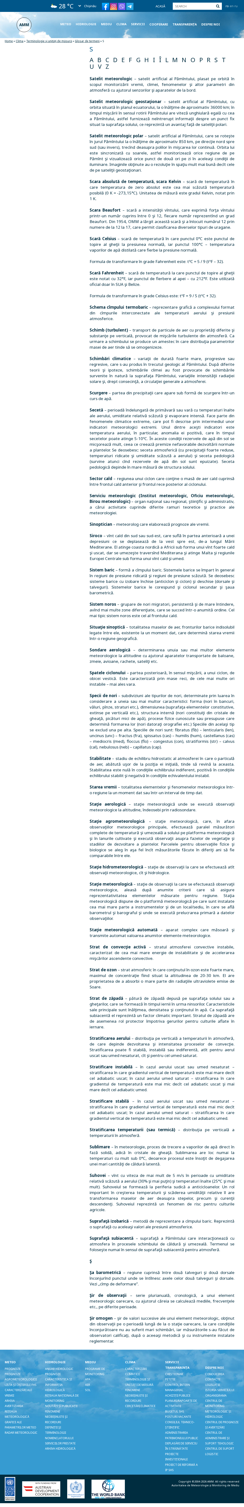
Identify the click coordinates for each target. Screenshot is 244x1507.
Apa (87, 1379)
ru (236, 6)
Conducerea (214, 1374)
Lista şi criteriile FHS (20, 1385)
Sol (88, 1390)
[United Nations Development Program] (13, 1488)
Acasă (160, 6)
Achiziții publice (177, 1395)
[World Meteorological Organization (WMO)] (79, 1488)
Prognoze (12, 1369)
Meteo (65, 24)
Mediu (106, 24)
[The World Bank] (111, 1488)
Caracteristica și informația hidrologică (58, 1384)
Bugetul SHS (174, 1411)
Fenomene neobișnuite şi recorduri (56, 1416)
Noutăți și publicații (61, 1406)
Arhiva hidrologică (60, 1449)
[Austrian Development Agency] (44, 1488)
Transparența (185, 24)
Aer (87, 1385)
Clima (121, 24)
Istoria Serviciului (219, 1390)
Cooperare (158, 24)
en (232, 6)
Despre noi (210, 24)
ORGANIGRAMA (216, 1395)
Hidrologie (86, 24)
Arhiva (10, 1401)
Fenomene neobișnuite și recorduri (136, 1395)
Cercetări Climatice (140, 1406)
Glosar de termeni (87, 41)
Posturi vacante (178, 1417)
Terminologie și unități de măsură (49, 41)
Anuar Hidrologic (59, 1369)
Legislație (212, 1385)
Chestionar (174, 1374)
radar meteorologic (21, 1433)
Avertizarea (14, 1406)
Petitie (170, 1379)
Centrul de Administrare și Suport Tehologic (219, 1438)
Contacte (212, 1379)
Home (9, 41)
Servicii (138, 24)
